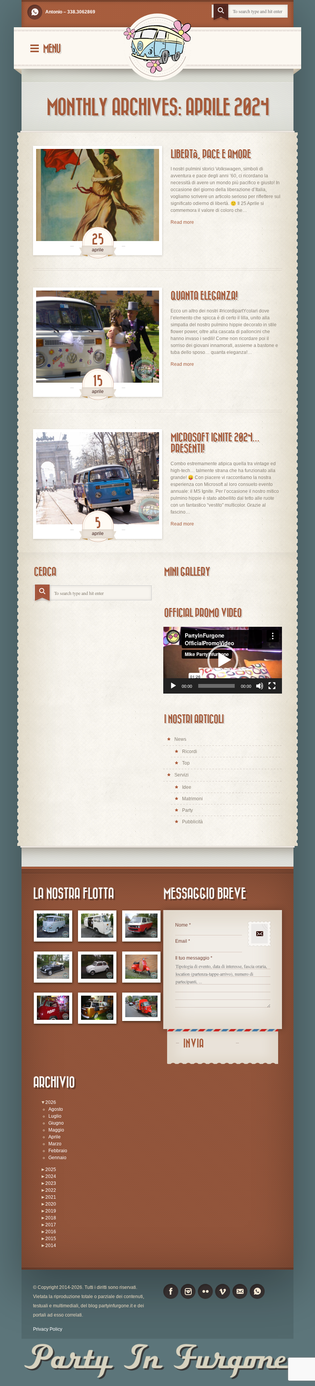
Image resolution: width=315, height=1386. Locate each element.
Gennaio (57, 1157)
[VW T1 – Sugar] (53, 926)
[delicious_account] (34, 12)
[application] (222, 660)
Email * (182, 941)
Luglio (54, 1116)
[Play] (173, 686)
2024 (50, 1176)
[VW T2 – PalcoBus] (53, 1008)
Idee (186, 787)
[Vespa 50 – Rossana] (141, 967)
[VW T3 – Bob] (141, 926)
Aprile (54, 1137)
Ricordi (189, 751)
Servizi (181, 775)
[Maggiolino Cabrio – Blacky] (53, 967)
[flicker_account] (205, 1291)
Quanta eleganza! (204, 296)
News (180, 739)
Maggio (56, 1130)
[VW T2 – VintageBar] (97, 1008)
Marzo (54, 1143)
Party (187, 810)
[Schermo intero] (272, 686)
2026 (50, 1102)
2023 (50, 1183)
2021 (50, 1197)
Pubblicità (192, 821)
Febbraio (57, 1150)
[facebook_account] (170, 1291)
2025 (50, 1169)
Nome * (183, 925)
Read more (182, 222)
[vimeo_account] (222, 1291)
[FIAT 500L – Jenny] (97, 967)
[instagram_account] (188, 1291)
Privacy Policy (47, 1329)
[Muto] (260, 686)
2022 (50, 1190)
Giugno (56, 1123)
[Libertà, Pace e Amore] (97, 200)
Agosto (55, 1109)
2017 (50, 1224)
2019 (50, 1211)
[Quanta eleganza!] (97, 342)
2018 (50, 1218)
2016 (50, 1231)
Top (186, 763)
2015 (50, 1238)
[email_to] (239, 1291)
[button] (222, 660)
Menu (51, 49)
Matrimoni (192, 798)
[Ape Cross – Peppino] (141, 1007)
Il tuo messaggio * (193, 958)
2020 (50, 1204)
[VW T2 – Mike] (97, 926)
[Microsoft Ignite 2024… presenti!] (97, 484)
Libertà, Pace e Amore (211, 154)
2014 (50, 1245)
